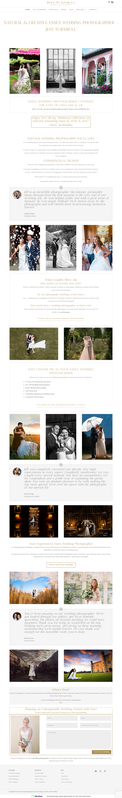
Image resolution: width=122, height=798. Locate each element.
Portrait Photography (14, 773)
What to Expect (39, 779)
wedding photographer (41, 758)
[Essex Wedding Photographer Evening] (25, 460)
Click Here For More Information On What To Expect (61, 405)
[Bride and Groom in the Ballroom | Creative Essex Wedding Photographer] (34, 537)
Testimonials (64, 776)
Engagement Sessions (41, 776)
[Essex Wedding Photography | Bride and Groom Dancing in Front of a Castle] (88, 682)
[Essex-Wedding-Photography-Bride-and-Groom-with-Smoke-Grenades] (25, 94)
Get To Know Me (39, 9)
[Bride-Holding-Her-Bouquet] (88, 604)
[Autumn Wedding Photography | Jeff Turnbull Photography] (34, 604)
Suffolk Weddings (13, 779)
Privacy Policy (65, 779)
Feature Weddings (40, 782)
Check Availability (61, 125)
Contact (93, 9)
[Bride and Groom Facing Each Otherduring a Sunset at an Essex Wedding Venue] (34, 682)
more (86, 557)
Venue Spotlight (39, 773)
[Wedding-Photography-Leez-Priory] (61, 460)
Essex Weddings (13, 782)
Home (27, 9)
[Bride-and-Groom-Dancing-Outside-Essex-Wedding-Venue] (61, 271)
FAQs (62, 773)
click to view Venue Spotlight (61, 564)
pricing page (66, 312)
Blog (71, 9)
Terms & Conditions (66, 782)
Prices (63, 9)
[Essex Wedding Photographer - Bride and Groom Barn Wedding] (88, 537)
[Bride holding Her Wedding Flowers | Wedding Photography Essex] (25, 753)
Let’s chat (99, 758)
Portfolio (53, 9)
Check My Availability (102, 752)
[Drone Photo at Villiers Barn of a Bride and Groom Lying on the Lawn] (34, 360)
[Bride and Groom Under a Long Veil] (88, 360)
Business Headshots (14, 776)
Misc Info (80, 9)
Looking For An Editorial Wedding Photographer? (61, 318)
